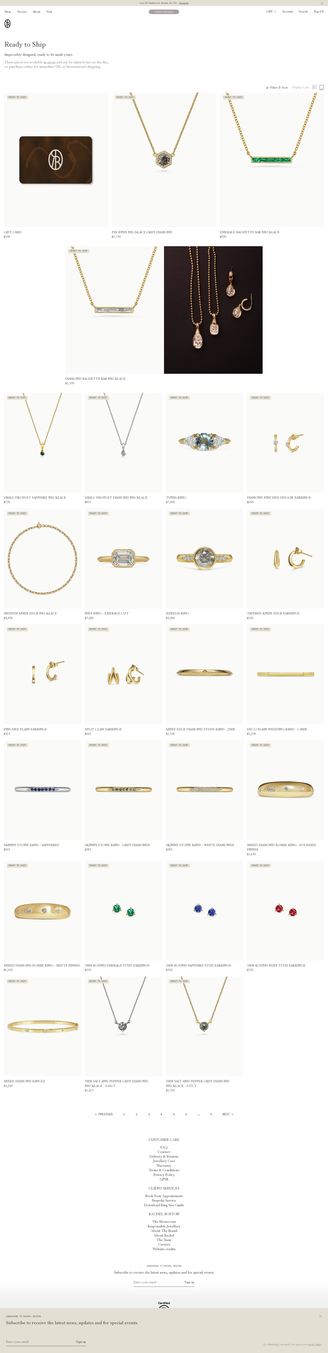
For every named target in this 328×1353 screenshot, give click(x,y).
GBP (269, 11)
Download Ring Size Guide (164, 1205)
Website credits (164, 1249)
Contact (164, 1152)
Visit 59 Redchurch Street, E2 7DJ (164, 3)
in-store (50, 62)
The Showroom (164, 1222)
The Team (164, 1240)
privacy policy (314, 1344)
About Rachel (164, 1235)
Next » (227, 1114)
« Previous (104, 1114)
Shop (7, 11)
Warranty (164, 1166)
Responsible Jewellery (164, 1226)
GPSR (164, 1179)
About (36, 11)
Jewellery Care (164, 1161)
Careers (164, 1244)
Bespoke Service (164, 1200)
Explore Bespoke (164, 11)
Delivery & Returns (164, 1157)
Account (287, 11)
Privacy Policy (164, 1175)
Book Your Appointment (164, 1196)
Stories (22, 11)
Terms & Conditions (164, 1170)
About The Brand (164, 1231)
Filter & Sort (279, 87)
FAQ (164, 1147)
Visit (49, 11)
